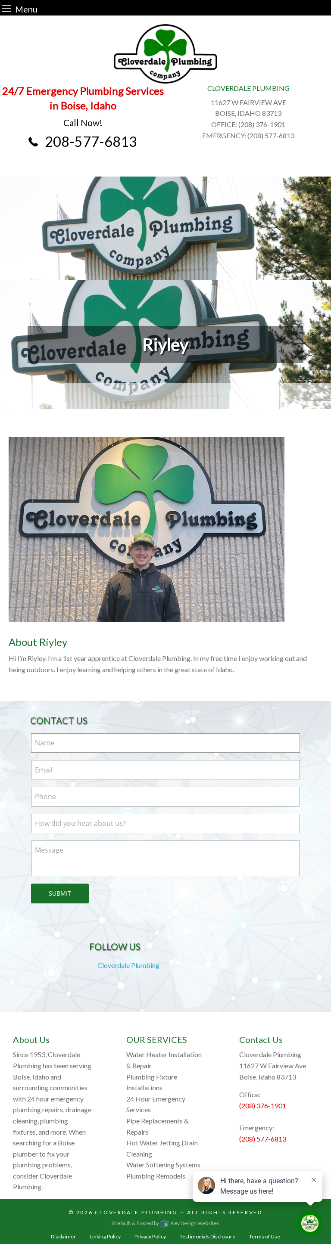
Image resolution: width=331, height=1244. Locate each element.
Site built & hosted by (165, 1223)
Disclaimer (63, 1236)
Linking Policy (105, 1236)
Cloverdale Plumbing (128, 965)
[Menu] (6, 8)
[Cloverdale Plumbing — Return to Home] (165, 54)
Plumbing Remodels (155, 1176)
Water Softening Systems (163, 1164)
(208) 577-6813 (262, 1139)
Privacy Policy (150, 1236)
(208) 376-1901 (262, 1105)
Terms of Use (264, 1236)
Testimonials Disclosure (207, 1236)
